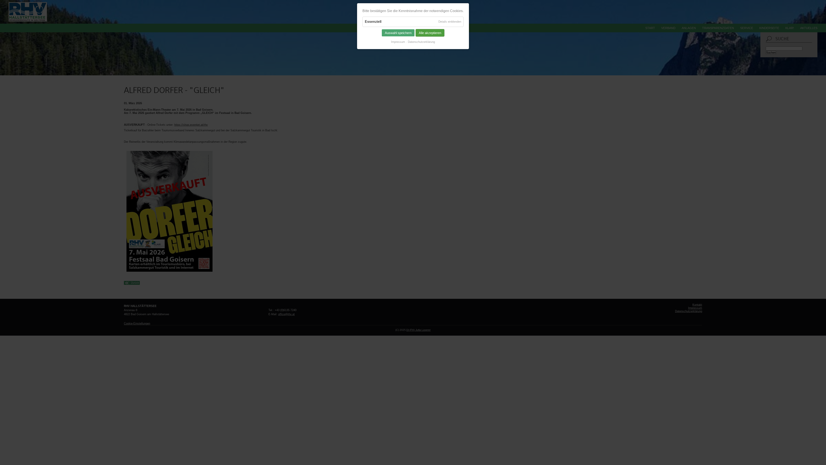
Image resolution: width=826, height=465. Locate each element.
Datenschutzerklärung (421, 41)
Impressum (398, 41)
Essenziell (373, 21)
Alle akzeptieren (430, 33)
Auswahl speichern (398, 33)
